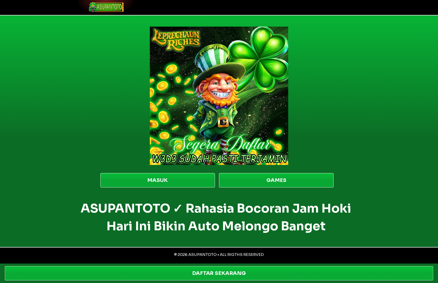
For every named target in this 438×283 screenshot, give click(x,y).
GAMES (276, 180)
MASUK (157, 180)
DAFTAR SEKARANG (219, 273)
